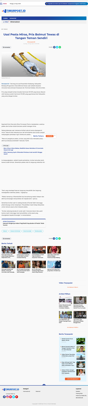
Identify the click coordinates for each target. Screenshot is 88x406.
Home (5, 3)
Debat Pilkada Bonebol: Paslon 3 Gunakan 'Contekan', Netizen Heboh (65, 306)
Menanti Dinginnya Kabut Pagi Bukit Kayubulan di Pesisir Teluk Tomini (23, 224)
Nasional (38, 391)
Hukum (5, 231)
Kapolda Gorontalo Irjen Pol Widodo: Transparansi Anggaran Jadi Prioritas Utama (67, 3)
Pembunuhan (38, 231)
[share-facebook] (54, 47)
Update (50, 136)
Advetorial (13, 18)
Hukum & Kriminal (15, 231)
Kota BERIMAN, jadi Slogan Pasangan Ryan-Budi (65, 321)
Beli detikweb (79, 397)
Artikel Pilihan (64, 294)
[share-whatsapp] (60, 47)
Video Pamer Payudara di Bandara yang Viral (68, 355)
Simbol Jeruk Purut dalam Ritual (67, 339)
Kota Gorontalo (27, 231)
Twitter (14, 399)
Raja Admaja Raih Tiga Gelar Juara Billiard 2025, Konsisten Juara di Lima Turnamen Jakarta (68, 363)
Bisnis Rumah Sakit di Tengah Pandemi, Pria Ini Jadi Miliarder (68, 348)
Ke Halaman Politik (72, 327)
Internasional (15, 22)
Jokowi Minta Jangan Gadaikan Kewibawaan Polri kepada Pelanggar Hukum (68, 371)
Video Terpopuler (66, 283)
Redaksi (78, 391)
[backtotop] (44, 385)
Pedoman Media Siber (81, 395)
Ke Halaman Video (72, 287)
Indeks (5, 18)
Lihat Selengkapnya (72, 378)
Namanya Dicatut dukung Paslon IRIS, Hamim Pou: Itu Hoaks (79, 306)
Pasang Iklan (79, 393)
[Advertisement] (24, 109)
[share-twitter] (57, 47)
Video (6, 22)
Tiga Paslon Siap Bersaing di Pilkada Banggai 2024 (78, 321)
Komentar (7, 47)
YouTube (17, 399)
